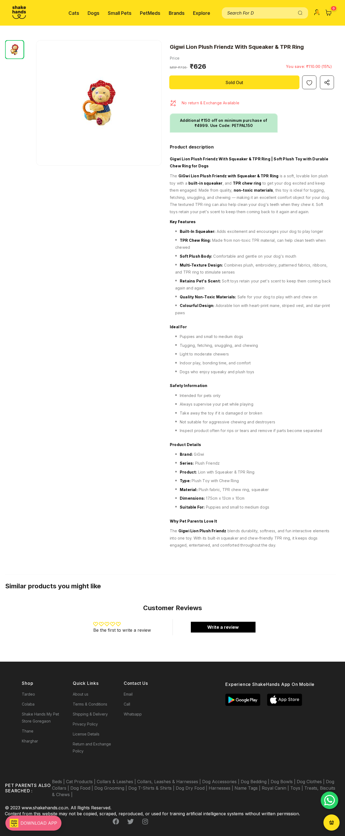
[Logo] (19, 12)
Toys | (297, 788)
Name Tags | (248, 788)
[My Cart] (328, 12)
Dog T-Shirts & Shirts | (152, 788)
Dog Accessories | (221, 781)
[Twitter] (130, 822)
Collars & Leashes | (117, 781)
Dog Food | (82, 788)
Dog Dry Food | (192, 788)
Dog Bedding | (256, 781)
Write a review (223, 627)
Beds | (59, 781)
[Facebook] (116, 822)
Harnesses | (221, 788)
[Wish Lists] (309, 82)
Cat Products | (81, 781)
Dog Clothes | (311, 781)
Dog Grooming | (111, 788)
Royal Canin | (276, 788)
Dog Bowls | (284, 781)
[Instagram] (145, 822)
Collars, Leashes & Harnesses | (169, 781)
